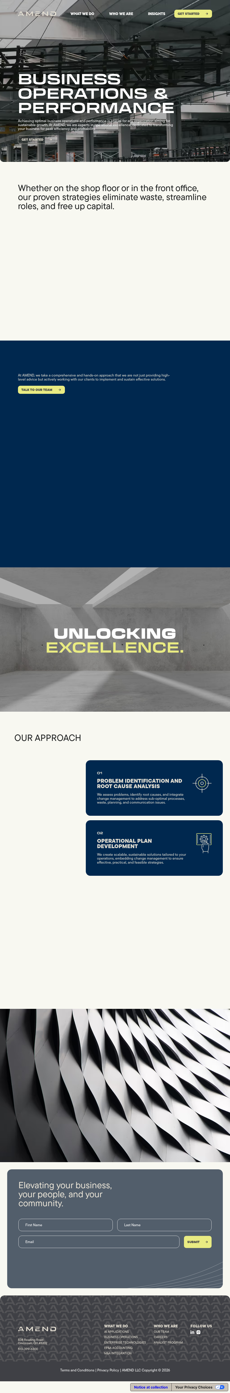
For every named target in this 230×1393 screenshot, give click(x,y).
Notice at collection (151, 1387)
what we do (82, 14)
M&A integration (118, 1353)
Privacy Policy (108, 1370)
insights (156, 14)
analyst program (168, 1342)
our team (161, 1331)
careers (161, 1337)
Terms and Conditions (77, 1370)
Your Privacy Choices (193, 1387)
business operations (121, 1337)
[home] (37, 13)
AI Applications (116, 1331)
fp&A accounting (118, 1347)
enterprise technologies (125, 1342)
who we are (121, 14)
